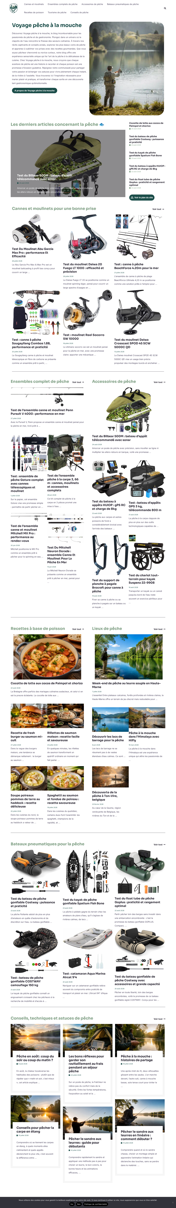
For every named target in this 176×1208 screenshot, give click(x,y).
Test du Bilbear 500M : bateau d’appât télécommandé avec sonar (44, 177)
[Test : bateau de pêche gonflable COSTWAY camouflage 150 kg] (35, 950)
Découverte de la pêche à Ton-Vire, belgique (105, 796)
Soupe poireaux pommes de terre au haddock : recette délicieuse (25, 801)
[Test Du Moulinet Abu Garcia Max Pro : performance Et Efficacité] (36, 229)
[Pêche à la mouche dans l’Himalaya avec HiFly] (147, 717)
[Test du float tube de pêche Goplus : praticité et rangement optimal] (140, 871)
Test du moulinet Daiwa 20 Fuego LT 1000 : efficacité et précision (83, 268)
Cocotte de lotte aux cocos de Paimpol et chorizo (146, 124)
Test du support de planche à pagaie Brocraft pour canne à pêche (107, 585)
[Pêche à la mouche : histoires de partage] (140, 1040)
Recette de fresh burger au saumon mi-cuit (27, 736)
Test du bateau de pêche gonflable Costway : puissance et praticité (146, 139)
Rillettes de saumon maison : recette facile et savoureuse (63, 736)
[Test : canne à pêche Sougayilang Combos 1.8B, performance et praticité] (36, 312)
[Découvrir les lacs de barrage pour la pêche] (110, 719)
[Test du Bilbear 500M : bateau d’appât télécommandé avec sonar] (129, 409)
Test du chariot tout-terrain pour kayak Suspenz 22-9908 (144, 579)
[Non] (172, 1202)
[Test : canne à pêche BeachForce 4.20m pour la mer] (139, 236)
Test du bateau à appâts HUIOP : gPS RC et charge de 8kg (147, 167)
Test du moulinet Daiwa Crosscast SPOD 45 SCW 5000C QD (132, 343)
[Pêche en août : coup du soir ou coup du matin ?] (35, 1040)
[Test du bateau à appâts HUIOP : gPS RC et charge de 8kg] (110, 478)
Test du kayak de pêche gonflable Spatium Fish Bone (145, 154)
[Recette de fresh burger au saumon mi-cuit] (29, 715)
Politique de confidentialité (95, 1204)
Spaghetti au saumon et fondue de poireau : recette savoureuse (63, 799)
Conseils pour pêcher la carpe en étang (35, 1129)
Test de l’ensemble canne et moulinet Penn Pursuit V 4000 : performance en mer (42, 412)
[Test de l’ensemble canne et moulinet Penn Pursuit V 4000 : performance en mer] (47, 396)
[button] (165, 8)
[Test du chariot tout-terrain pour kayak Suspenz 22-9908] (147, 552)
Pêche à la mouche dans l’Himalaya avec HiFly (144, 736)
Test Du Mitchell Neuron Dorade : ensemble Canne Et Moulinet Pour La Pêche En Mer (61, 555)
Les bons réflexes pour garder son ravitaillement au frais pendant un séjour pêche (86, 1063)
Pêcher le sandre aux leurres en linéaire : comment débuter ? (137, 1135)
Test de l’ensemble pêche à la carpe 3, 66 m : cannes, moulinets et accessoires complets (63, 483)
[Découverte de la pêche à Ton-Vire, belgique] (110, 776)
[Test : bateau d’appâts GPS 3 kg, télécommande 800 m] (147, 479)
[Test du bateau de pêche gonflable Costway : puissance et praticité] (36, 871)
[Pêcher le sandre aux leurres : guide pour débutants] (87, 1123)
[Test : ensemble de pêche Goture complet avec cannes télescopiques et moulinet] (29, 452)
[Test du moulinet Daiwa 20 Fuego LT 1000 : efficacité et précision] (87, 236)
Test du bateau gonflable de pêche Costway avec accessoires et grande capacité (137, 980)
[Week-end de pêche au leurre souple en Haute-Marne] (128, 656)
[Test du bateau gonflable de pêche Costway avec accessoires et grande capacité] (140, 949)
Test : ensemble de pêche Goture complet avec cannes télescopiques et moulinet (27, 484)
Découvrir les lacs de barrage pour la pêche (108, 738)
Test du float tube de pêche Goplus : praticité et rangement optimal (147, 182)
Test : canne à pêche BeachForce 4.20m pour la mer (136, 266)
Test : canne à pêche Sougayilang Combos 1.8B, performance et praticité (31, 343)
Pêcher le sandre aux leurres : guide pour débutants (85, 1142)
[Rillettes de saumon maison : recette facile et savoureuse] (65, 715)
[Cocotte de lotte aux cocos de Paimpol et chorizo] (47, 656)
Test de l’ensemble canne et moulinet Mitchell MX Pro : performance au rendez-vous (24, 533)
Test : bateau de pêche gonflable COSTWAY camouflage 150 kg (27, 981)
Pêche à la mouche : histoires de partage (137, 1058)
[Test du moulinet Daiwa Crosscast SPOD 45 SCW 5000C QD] (138, 312)
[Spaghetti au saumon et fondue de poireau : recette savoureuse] (65, 778)
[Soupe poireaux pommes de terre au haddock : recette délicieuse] (29, 778)
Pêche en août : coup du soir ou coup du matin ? (35, 1058)
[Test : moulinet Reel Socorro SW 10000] (87, 309)
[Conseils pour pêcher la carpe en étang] (35, 1111)
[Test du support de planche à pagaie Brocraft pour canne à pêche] (110, 555)
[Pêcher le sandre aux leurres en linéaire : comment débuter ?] (140, 1115)
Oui (71, 1204)
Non (79, 1204)
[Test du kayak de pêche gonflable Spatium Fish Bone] (87, 872)
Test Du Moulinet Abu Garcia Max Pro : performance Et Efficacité (32, 252)
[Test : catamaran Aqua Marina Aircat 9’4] (88, 948)
